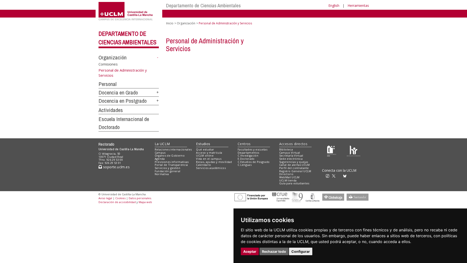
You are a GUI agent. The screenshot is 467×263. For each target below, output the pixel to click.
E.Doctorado (246, 158)
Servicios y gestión (167, 168)
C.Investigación (248, 155)
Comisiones (108, 64)
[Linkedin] (349, 175)
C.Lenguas (244, 165)
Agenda (160, 158)
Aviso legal (105, 198)
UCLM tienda (288, 180)
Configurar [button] (300, 251)
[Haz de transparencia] (331, 150)
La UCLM (162, 143)
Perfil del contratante (294, 168)
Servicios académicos (211, 168)
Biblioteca (286, 149)
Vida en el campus (208, 158)
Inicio (169, 23)
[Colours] (353, 150)
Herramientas (358, 5)
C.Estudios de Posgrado (253, 162)
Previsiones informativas (172, 162)
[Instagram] (322, 175)
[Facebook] (340, 175)
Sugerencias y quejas (293, 162)
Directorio (286, 174)
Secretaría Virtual (291, 155)
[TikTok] (329, 175)
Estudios (203, 143)
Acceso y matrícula (209, 152)
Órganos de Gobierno (170, 155)
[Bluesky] (345, 175)
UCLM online (205, 155)
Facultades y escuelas (252, 149)
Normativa (162, 174)
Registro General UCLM (295, 171)
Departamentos (248, 152)
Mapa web (145, 202)
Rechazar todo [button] (274, 251)
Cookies (120, 198)
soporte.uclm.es (116, 167)
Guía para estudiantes (294, 183)
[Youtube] (356, 175)
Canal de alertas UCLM (294, 165)
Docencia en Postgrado (123, 100)
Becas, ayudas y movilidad (214, 162)
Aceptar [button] (249, 251)
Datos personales (140, 198)
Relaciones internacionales (173, 149)
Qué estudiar (205, 149)
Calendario (203, 165)
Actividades (111, 110)
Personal (108, 84)
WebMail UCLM (289, 177)
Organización (112, 57)
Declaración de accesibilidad (117, 202)
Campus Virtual (289, 152)
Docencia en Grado (118, 92)
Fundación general (167, 171)
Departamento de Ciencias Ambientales (203, 5)
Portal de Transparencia (171, 165)
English (333, 5)
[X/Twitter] (335, 175)
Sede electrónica (291, 158)
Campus (160, 152)
